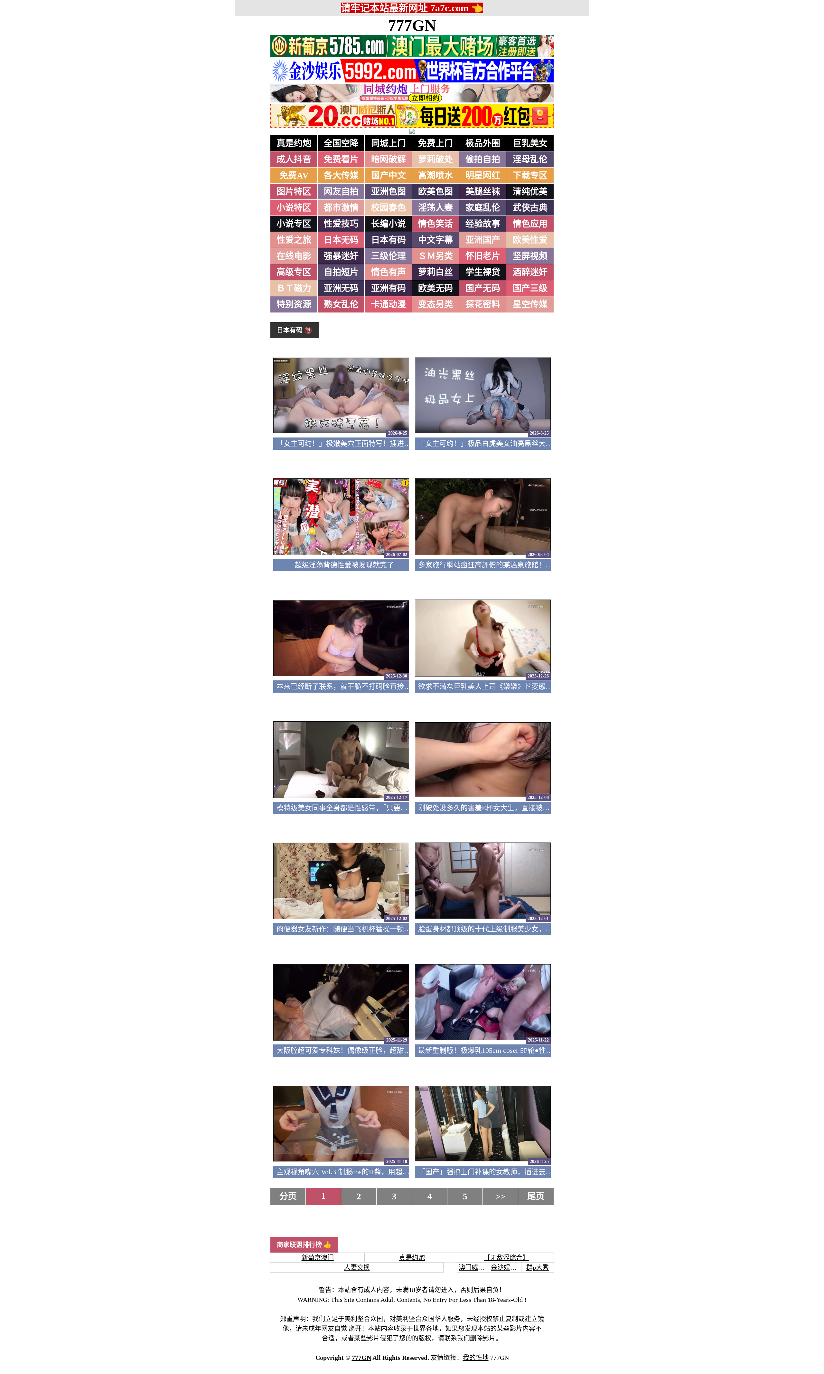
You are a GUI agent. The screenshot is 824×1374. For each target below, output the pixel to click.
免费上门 (435, 143)
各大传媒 (341, 175)
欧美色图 (435, 192)
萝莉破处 (435, 159)
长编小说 (388, 224)
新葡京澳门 (318, 1257)
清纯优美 (530, 192)
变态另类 (435, 304)
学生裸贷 (482, 272)
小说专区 (293, 224)
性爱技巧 (341, 224)
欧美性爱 (530, 240)
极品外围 (482, 143)
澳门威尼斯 (475, 1267)
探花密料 (482, 304)
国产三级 (530, 288)
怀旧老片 (482, 256)
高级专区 (293, 272)
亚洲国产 (482, 240)
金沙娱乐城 (507, 1267)
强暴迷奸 (341, 256)
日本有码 (388, 240)
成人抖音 (293, 159)
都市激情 (341, 208)
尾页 (536, 1196)
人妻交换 (357, 1267)
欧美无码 (435, 288)
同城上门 (388, 143)
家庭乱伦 (482, 208)
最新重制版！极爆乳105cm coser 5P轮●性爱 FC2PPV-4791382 (512, 1050)
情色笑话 (435, 224)
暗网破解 (388, 159)
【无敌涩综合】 (506, 1257)
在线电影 (293, 256)
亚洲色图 (388, 192)
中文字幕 (435, 240)
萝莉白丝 (435, 272)
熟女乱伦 (341, 304)
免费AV (294, 175)
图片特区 (293, 192)
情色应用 (530, 224)
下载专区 (530, 175)
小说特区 (293, 208)
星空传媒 (530, 304)
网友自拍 (341, 192)
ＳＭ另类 (435, 256)
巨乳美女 (530, 143)
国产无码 (482, 288)
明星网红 (482, 175)
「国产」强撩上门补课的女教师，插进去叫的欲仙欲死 (503, 1172)
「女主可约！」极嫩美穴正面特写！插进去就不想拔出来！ (368, 443)
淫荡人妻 (435, 208)
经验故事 (482, 224)
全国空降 (341, 143)
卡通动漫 (388, 304)
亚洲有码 (388, 288)
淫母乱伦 (530, 159)
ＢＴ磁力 (293, 288)
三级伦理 (388, 256)
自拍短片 (341, 272)
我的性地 (476, 1357)
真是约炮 (293, 143)
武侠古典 (530, 208)
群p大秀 (537, 1267)
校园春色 (388, 208)
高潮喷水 (435, 175)
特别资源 (293, 304)
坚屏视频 (530, 256)
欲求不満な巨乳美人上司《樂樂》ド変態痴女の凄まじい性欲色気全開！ (531, 686)
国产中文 (388, 175)
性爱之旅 (293, 240)
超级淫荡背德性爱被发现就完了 (344, 565)
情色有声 (388, 272)
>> (500, 1196)
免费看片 (341, 159)
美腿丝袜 (482, 192)
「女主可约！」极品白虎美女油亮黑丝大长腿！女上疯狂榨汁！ (517, 443)
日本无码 (341, 240)
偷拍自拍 (482, 159)
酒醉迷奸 (530, 272)
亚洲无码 (341, 288)
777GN (412, 25)
